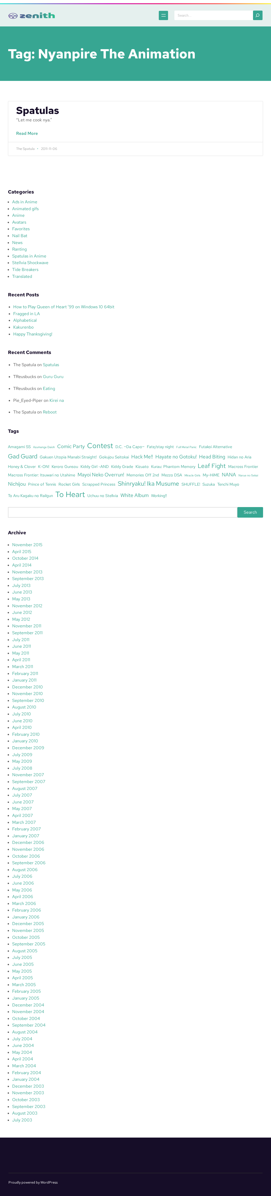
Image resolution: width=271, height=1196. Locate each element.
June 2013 (22, 592)
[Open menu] (163, 15)
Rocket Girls (69, 484)
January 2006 (25, 917)
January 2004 (25, 1079)
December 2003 (28, 1086)
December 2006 (28, 842)
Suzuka (208, 484)
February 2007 (26, 829)
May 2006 (22, 890)
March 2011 (22, 666)
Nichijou (17, 483)
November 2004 (28, 1011)
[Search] (258, 15)
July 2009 (22, 754)
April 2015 (21, 551)
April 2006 (22, 896)
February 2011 (25, 673)
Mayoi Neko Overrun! (101, 474)
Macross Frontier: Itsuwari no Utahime (41, 475)
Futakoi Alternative (215, 446)
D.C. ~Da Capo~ (129, 446)
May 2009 (22, 761)
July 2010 (21, 714)
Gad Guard (22, 456)
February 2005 (26, 991)
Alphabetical (25, 320)
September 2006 (29, 863)
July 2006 (22, 876)
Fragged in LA (26, 313)
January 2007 (25, 836)
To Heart (70, 494)
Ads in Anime (24, 202)
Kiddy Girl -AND (94, 466)
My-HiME (211, 475)
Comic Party (71, 446)
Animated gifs (25, 208)
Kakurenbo (23, 327)
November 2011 (26, 626)
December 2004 (28, 1005)
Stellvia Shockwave (30, 262)
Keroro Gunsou (65, 466)
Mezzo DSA (171, 475)
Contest (100, 445)
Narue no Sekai (248, 475)
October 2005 (26, 937)
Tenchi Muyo (228, 484)
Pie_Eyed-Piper (28, 400)
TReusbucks (24, 376)
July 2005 (22, 957)
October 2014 (25, 558)
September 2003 (28, 1106)
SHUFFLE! (191, 484)
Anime (18, 215)
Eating (49, 388)
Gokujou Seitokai (114, 457)
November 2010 (27, 693)
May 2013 (21, 599)
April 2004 (22, 1059)
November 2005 (28, 930)
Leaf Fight (212, 466)
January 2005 (25, 998)
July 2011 (20, 639)
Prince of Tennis (42, 484)
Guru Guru (53, 376)
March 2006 (24, 903)
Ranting (19, 249)
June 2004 (23, 1045)
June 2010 (22, 721)
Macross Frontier (243, 466)
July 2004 (22, 1039)
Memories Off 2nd (143, 475)
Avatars (19, 222)
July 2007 (22, 795)
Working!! (159, 495)
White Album (134, 495)
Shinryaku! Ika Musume (148, 483)
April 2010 (22, 727)
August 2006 (25, 869)
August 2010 (24, 707)
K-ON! (43, 466)
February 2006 (26, 910)
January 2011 (24, 680)
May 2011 (20, 653)
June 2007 (23, 802)
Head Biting (212, 456)
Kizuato (142, 466)
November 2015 (27, 545)
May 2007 (22, 808)
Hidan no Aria (239, 457)
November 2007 (28, 775)
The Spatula (24, 364)
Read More (28, 136)
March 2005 (24, 984)
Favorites (21, 229)
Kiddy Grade (122, 466)
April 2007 (22, 815)
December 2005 (28, 923)
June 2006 (23, 883)
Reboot (50, 412)
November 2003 (28, 1093)
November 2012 (27, 606)
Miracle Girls (192, 475)
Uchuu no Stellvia (102, 495)
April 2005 (22, 978)
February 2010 (26, 734)
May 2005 (22, 971)
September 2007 (28, 781)
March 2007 (24, 822)
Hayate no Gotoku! (176, 456)
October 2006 (26, 856)
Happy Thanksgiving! (32, 334)
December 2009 (28, 748)
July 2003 (22, 1120)
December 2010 (27, 687)
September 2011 (27, 633)
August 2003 (24, 1113)
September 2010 (28, 700)
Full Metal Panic (186, 447)
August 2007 (24, 788)
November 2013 (27, 572)
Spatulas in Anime (29, 256)
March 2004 (24, 1066)
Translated (22, 276)
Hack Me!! (142, 456)
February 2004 (26, 1072)
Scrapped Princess (98, 484)
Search (250, 512)
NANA (229, 474)
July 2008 (22, 768)
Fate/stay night (160, 446)
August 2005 (24, 951)
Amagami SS (19, 446)
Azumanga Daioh (44, 447)
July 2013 (21, 585)
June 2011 (21, 646)
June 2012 (22, 612)
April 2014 (21, 565)
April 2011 (21, 660)
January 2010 (25, 741)
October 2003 (26, 1099)
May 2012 (21, 619)
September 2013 (28, 578)
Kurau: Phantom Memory (173, 466)
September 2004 (29, 1025)
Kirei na (56, 400)
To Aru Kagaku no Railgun (30, 495)
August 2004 (25, 1032)
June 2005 (23, 964)
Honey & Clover (22, 466)
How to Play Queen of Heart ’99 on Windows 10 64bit (63, 307)
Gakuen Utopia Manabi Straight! (68, 457)
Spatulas (37, 110)
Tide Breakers (25, 269)
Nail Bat (19, 235)
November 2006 (28, 849)
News (17, 242)
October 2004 (26, 1018)
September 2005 (28, 944)
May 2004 (22, 1052)
